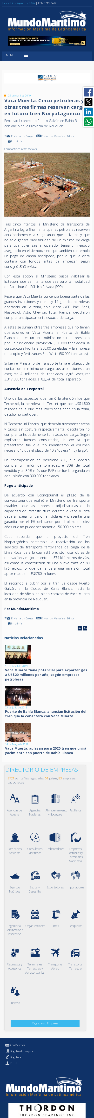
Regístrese (16, 1057)
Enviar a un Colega (22, 136)
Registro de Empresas (22, 1051)
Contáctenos (17, 1045)
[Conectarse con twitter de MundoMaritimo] (88, 102)
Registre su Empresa (45, 1023)
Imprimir (16, 141)
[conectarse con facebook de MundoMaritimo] (88, 92)
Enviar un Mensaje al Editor (57, 136)
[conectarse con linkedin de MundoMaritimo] (88, 112)
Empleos (15, 1063)
